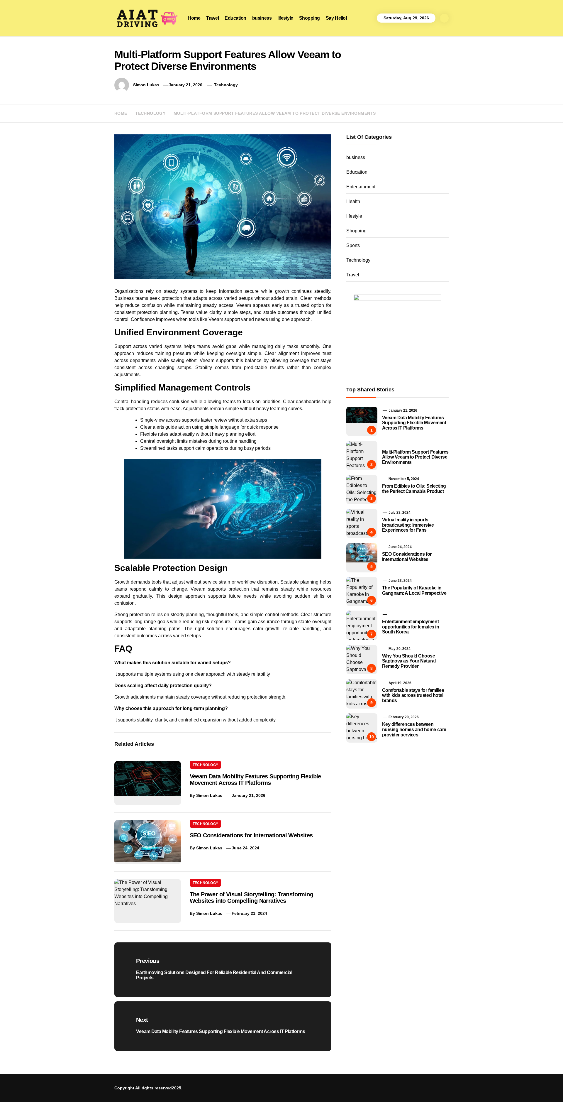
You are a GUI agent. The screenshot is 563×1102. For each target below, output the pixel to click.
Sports (353, 245)
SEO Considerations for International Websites (251, 835)
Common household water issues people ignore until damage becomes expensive (422, 1083)
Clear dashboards (301, 401)
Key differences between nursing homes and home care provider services (414, 729)
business (262, 18)
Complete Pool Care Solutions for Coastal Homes (345, 1055)
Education (235, 18)
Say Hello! (336, 18)
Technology (226, 84)
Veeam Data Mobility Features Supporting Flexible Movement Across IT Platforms (255, 779)
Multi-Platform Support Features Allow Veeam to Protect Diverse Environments (415, 457)
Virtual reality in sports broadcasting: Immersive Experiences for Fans (408, 525)
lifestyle (285, 18)
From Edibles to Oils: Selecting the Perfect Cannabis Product (414, 489)
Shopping (309, 18)
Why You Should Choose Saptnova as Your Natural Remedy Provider (408, 661)
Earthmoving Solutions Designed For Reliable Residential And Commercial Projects (357, 1041)
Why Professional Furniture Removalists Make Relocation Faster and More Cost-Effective (407, 1069)
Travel (212, 18)
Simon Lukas (146, 84)
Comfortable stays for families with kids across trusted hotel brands (413, 695)
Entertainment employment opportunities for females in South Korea (410, 626)
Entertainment (360, 186)
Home (194, 18)
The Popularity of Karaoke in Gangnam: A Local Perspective (414, 590)
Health (353, 201)
